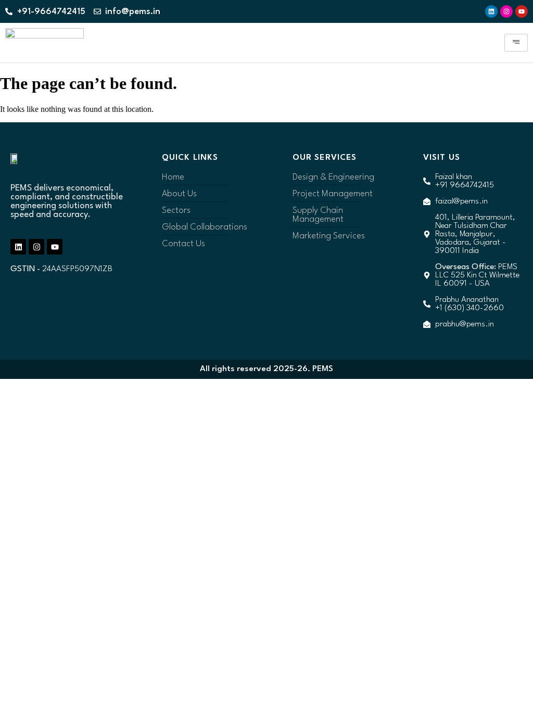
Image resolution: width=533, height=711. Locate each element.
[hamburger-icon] (516, 43)
